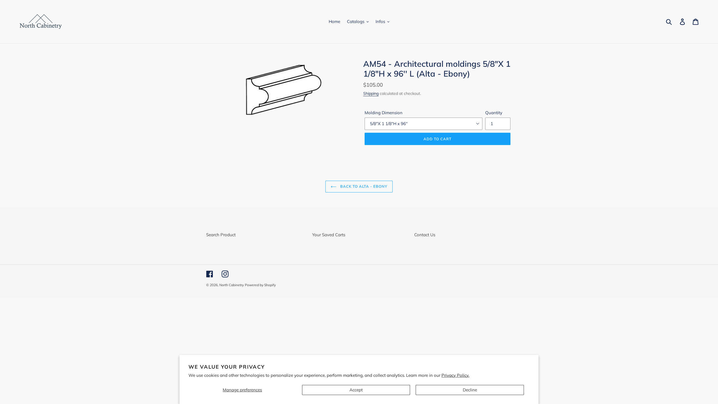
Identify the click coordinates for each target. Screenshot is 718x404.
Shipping (371, 93)
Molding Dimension (383, 112)
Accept (356, 389)
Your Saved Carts (328, 234)
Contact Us (424, 234)
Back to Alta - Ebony (363, 186)
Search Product (221, 234)
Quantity (493, 112)
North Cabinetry (231, 285)
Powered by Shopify (260, 285)
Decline (470, 389)
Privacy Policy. (455, 375)
